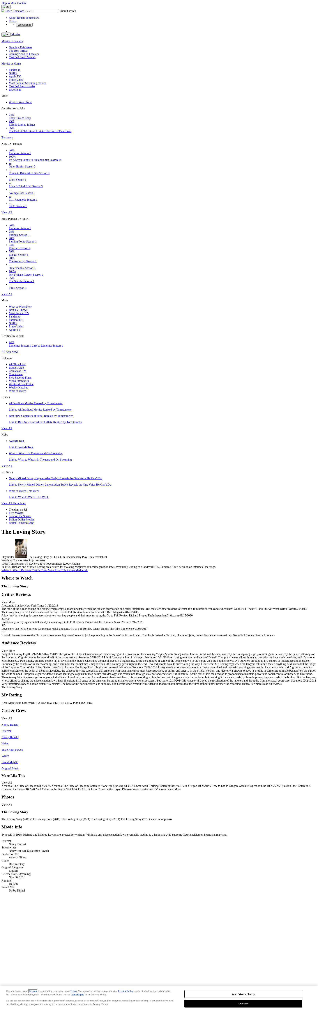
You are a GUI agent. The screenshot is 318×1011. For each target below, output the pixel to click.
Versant (33, 991)
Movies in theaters (12, 41)
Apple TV (15, 76)
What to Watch (20, 102)
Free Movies (16, 512)
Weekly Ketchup (18, 387)
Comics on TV (17, 370)
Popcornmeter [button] (54, 563)
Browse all (15, 89)
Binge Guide (16, 367)
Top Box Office (18, 50)
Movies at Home (11, 63)
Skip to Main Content (13, 3)
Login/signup (24, 24)
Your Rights (77, 994)
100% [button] (4, 563)
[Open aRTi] (6, 7)
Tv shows (7, 137)
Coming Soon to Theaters (24, 54)
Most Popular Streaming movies (27, 83)
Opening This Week (20, 47)
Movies (15, 34)
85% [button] (42, 563)
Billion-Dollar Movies (21, 519)
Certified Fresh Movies (22, 57)
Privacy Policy (125, 991)
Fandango (14, 69)
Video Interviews (19, 380)
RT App (6, 351)
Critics (12, 21)
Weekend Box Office (21, 384)
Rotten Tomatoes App (21, 522)
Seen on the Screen (20, 516)
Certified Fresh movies (22, 86)
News (15, 351)
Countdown (16, 374)
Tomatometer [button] (16, 563)
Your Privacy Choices (243, 994)
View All (6, 212)
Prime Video (16, 79)
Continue (243, 1003)
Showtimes (19, 503)
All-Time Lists (17, 364)
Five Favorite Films (20, 377)
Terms (73, 991)
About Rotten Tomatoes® (24, 17)
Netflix (13, 73)
